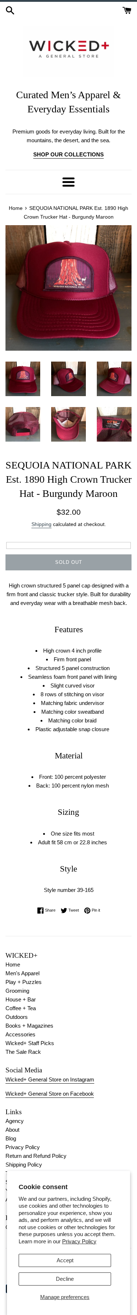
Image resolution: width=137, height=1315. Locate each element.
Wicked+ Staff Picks (29, 1043)
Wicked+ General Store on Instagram (49, 1079)
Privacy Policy (79, 1241)
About (12, 1130)
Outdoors (16, 1017)
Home (12, 964)
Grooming (17, 991)
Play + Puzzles (23, 982)
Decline (65, 1279)
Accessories (20, 1034)
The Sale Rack (23, 1052)
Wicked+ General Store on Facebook (49, 1094)
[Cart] (127, 10)
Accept (65, 1260)
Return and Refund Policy (35, 1156)
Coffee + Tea (20, 1008)
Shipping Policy (23, 1164)
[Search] (10, 10)
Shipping (41, 524)
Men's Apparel (22, 973)
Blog (10, 1138)
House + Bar (20, 999)
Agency (14, 1121)
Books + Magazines (29, 1026)
